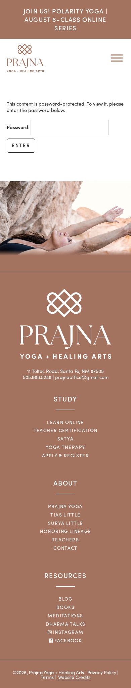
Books (65, 607)
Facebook (67, 640)
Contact (65, 548)
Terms (47, 677)
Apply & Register (65, 455)
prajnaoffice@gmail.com (81, 377)
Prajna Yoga (65, 506)
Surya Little (65, 523)
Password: (19, 127)
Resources (65, 575)
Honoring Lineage (65, 531)
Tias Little (65, 514)
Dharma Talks (66, 624)
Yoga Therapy (66, 447)
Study (65, 398)
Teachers (65, 539)
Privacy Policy (101, 672)
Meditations (65, 615)
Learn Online (65, 422)
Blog (65, 599)
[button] (114, 57)
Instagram (68, 632)
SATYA (65, 438)
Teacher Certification (66, 430)
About (65, 482)
